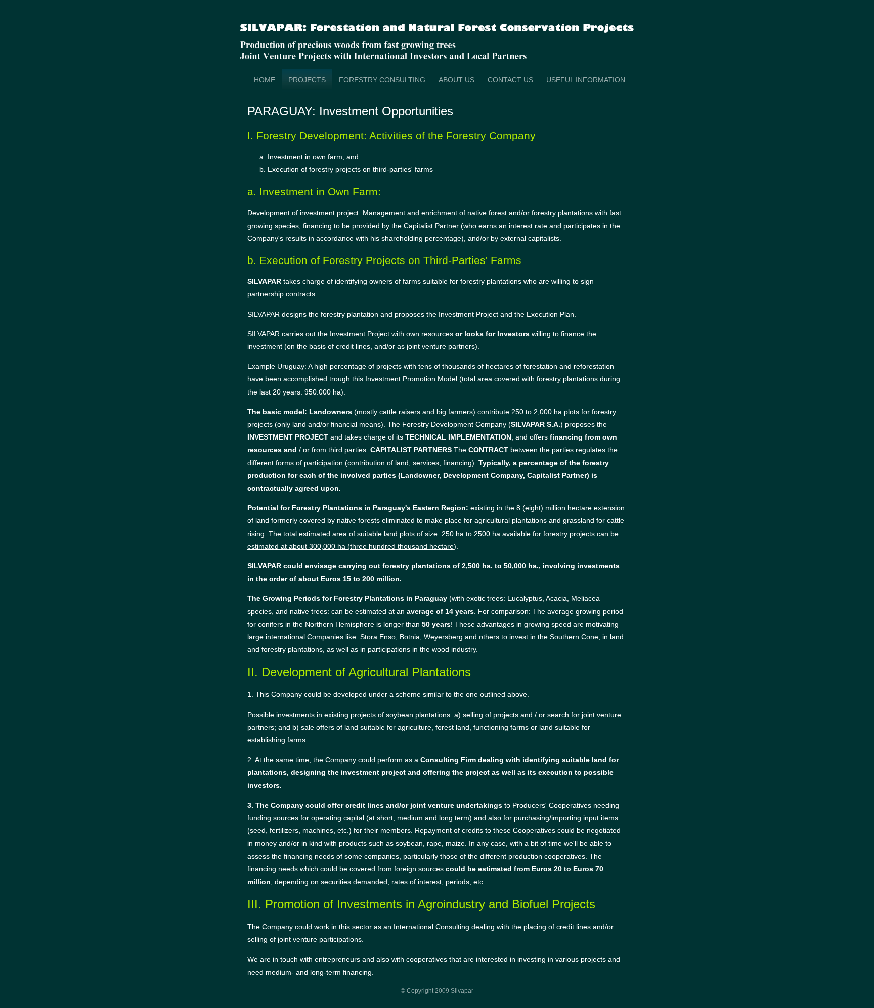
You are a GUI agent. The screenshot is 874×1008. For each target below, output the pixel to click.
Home (264, 80)
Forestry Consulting (382, 80)
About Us (456, 80)
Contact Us (510, 80)
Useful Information (585, 80)
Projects (307, 80)
